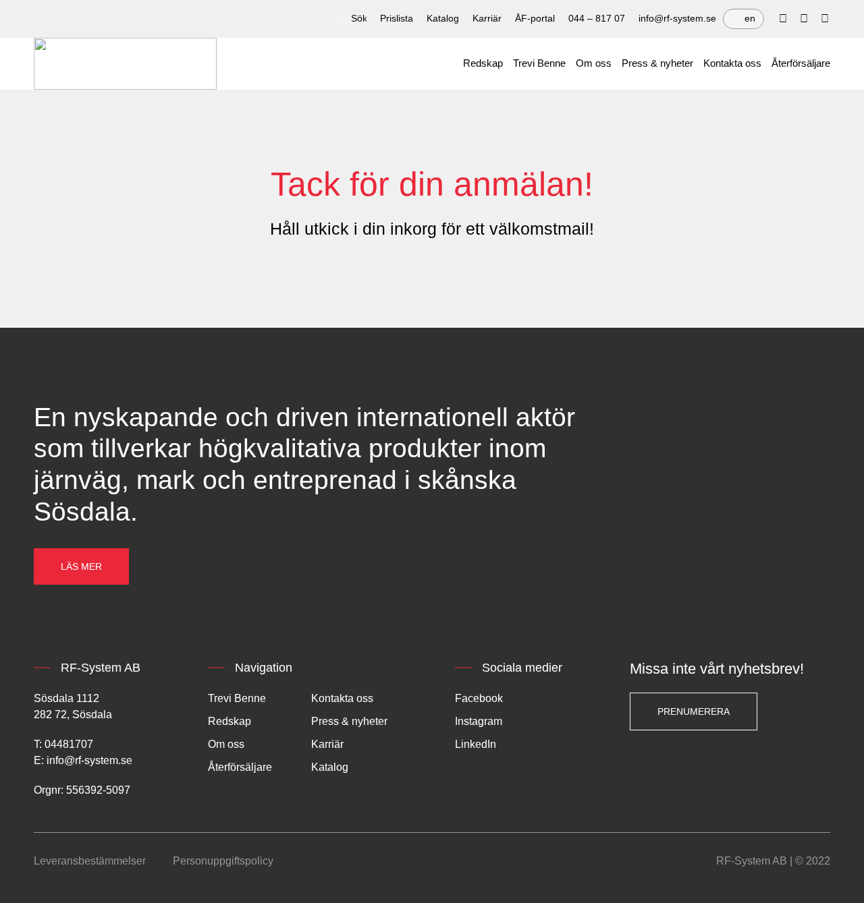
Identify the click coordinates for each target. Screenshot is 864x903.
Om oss (594, 63)
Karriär (487, 18)
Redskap (483, 63)
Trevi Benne (539, 63)
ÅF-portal (535, 18)
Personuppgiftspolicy (223, 861)
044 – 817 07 (596, 18)
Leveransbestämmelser (90, 861)
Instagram (478, 721)
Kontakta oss (732, 63)
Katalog (443, 18)
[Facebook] (783, 18)
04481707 (69, 744)
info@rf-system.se (677, 18)
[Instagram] (824, 18)
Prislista (396, 18)
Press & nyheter (657, 63)
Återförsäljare (801, 63)
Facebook (479, 698)
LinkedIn (475, 744)
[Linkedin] (804, 18)
